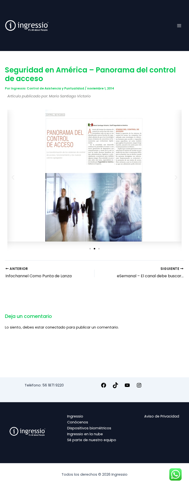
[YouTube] (127, 386)
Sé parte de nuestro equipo (91, 439)
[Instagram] (139, 386)
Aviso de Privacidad (161, 416)
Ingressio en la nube (85, 434)
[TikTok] (115, 386)
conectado (55, 327)
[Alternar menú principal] (179, 25)
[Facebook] (104, 386)
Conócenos (77, 422)
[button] (13, 177)
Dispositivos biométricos (89, 428)
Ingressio (75, 416)
